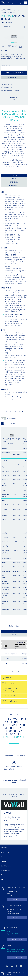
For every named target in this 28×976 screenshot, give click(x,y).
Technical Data (14, 185)
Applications (5, 852)
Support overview (15, 939)
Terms (3, 879)
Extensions (14, 182)
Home (4, 8)
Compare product (8, 87)
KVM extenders (15, 8)
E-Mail (15, 899)
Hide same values (11, 423)
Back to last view (7, 26)
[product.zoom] (25, 27)
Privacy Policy (5, 870)
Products (9, 8)
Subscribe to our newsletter (14, 755)
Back (14, 634)
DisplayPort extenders (6, 9)
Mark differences (11, 418)
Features (14, 178)
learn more (15, 957)
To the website (9, 836)
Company (4, 857)
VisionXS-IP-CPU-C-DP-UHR (12, 440)
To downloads (13, 77)
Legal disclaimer (6, 866)
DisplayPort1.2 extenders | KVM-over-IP (10, 10)
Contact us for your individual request (14, 781)
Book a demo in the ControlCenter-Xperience (14, 767)
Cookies (3, 875)
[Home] (3, 2)
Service (3, 861)
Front (14, 631)
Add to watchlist (8, 84)
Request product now (13, 73)
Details (14, 175)
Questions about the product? (11, 90)
